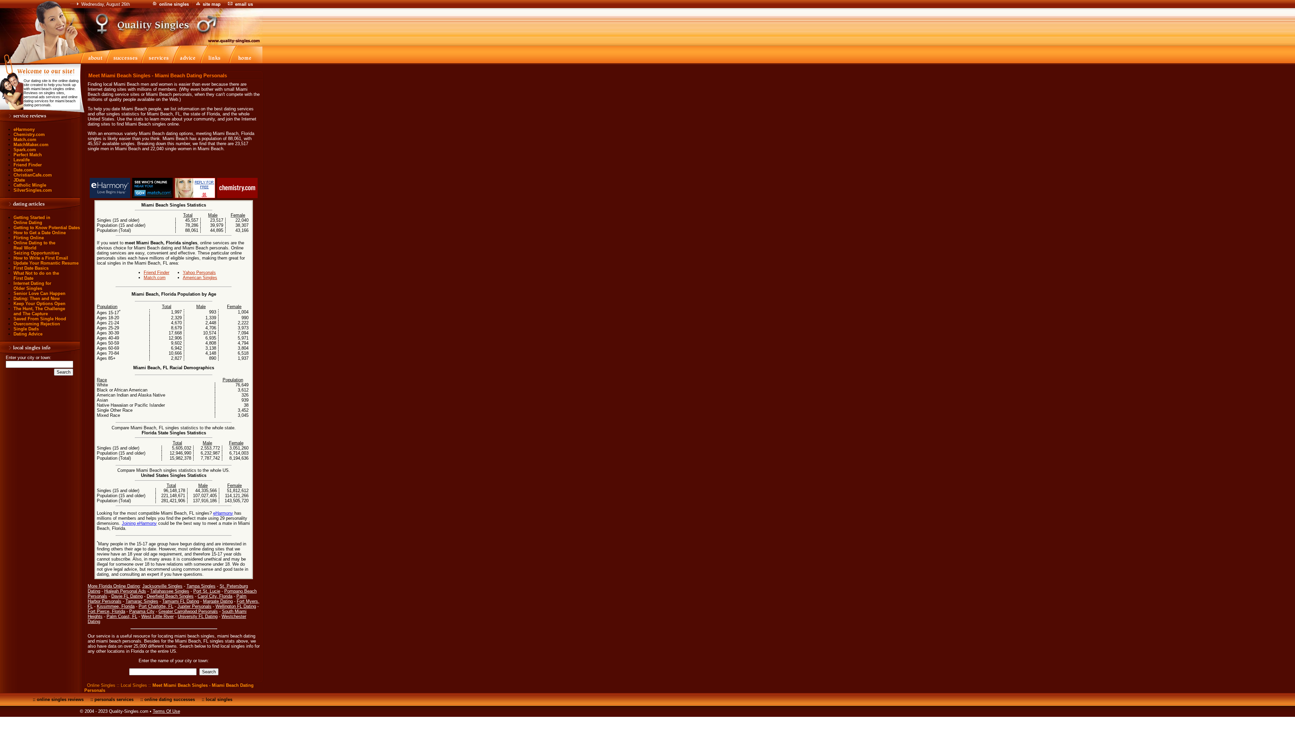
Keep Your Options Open (39, 303)
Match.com (24, 139)
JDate (19, 180)
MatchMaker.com (31, 144)
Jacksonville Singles (162, 586)
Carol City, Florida (215, 596)
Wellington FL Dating (235, 606)
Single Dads (26, 328)
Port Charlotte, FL (156, 606)
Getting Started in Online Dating (31, 220)
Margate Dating (218, 601)
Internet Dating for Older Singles (32, 286)
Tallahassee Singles (169, 591)
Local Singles (134, 685)
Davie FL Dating (127, 596)
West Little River (157, 616)
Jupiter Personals (194, 606)
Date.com (23, 169)
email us (244, 4)
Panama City (141, 611)
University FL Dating (198, 616)
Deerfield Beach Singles (170, 596)
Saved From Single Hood (39, 318)
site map (212, 4)
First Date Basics (31, 268)
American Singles (200, 277)
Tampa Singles (200, 586)
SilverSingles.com (32, 190)
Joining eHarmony (139, 523)
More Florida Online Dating (114, 586)
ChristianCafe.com (32, 175)
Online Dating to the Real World (34, 245)
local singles (219, 699)
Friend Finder (27, 164)
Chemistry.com (29, 134)
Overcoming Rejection (36, 323)
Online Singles (101, 685)
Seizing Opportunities (36, 252)
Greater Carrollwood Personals (188, 611)
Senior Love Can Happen (39, 293)
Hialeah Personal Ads (125, 591)
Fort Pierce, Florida (106, 611)
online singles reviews (60, 699)
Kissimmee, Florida (116, 606)
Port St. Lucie (206, 591)
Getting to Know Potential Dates (46, 227)
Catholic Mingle (29, 185)
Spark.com (24, 149)
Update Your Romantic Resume (46, 263)
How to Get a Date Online (39, 232)
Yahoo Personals (199, 272)
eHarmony (24, 129)
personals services (114, 699)
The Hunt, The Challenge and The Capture (39, 311)
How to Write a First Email (40, 258)
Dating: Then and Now (36, 298)
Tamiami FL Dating (180, 601)
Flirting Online (28, 237)
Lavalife (21, 159)
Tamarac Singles (141, 601)
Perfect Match (27, 154)
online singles (174, 4)
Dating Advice (27, 333)
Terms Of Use (166, 711)
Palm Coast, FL (122, 616)
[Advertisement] (174, 166)
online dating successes (169, 699)
